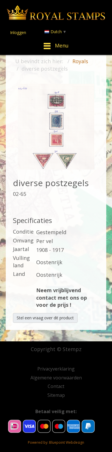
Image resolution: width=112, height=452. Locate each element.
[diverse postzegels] (56, 126)
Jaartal (21, 249)
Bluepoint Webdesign (66, 442)
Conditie (23, 231)
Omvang (23, 240)
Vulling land (21, 261)
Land (19, 273)
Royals (80, 61)
